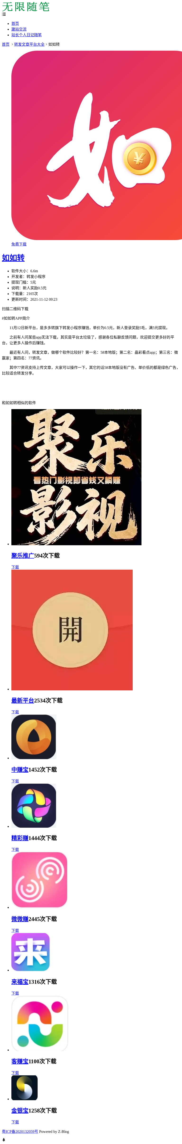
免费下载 (19, 244)
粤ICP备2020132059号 (20, 1132)
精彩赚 (19, 838)
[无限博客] (25, 10)
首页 (15, 24)
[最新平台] (72, 689)
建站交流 (19, 29)
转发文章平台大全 (29, 44)
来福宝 (19, 982)
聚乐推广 (22, 556)
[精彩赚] (33, 826)
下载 (15, 567)
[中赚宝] (33, 758)
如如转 (13, 258)
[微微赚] (39, 907)
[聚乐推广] (76, 544)
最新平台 (22, 700)
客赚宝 (19, 1061)
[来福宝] (31, 970)
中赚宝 (19, 770)
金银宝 (19, 1111)
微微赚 (19, 919)
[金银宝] (24, 1099)
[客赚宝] (40, 1050)
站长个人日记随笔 (26, 35)
